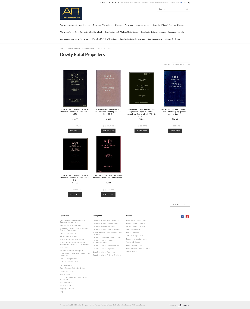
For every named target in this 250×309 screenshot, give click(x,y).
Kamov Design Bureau (134, 245)
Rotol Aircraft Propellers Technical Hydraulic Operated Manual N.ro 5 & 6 (74, 177)
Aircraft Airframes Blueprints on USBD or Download (81, 32)
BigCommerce (184, 305)
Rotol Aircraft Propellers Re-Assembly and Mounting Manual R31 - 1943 (108, 111)
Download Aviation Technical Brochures (164, 39)
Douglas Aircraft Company (135, 223)
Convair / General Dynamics (136, 220)
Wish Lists (145, 2)
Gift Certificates (135, 2)
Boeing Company (132, 233)
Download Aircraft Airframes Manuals (75, 25)
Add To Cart (75, 131)
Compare (76, 126)
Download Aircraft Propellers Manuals (168, 25)
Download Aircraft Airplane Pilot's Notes (121, 32)
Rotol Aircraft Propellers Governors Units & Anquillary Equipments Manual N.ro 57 (174, 111)
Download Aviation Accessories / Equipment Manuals (162, 32)
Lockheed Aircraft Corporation (136, 239)
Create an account (162, 2)
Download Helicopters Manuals (137, 25)
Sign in (152, 2)
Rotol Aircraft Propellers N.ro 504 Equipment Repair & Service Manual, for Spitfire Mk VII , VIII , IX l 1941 (141, 112)
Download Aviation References (132, 39)
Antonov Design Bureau (134, 236)
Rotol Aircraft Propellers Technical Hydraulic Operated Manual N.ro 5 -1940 (74, 111)
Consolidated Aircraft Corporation (138, 248)
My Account (125, 2)
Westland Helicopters (133, 242)
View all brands (131, 251)
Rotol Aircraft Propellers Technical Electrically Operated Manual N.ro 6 (107, 176)
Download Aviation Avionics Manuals (74, 39)
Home (62, 48)
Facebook (182, 216)
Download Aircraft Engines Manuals (107, 25)
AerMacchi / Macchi (133, 230)
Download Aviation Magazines (104, 39)
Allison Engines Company (135, 226)
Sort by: (166, 64)
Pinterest (187, 216)
